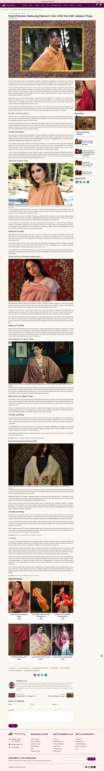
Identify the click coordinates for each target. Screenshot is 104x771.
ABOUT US (72, 5)
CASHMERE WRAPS (13, 668)
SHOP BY (65, 5)
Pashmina (23, 13)
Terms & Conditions (58, 744)
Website (54, 704)
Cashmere (12, 13)
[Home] (2, 9)
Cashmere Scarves (36, 744)
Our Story (55, 739)
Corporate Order (57, 748)
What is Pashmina (57, 741)
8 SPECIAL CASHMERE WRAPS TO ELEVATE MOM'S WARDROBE (29, 438)
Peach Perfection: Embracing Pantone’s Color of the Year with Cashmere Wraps (26, 9)
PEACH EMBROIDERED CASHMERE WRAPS (40, 668)
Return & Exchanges (80, 746)
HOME (47, 5)
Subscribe (91, 759)
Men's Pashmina (35, 746)
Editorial (6, 9)
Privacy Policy (56, 746)
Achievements (57, 751)
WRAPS (30, 5)
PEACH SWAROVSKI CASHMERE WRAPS (32, 670)
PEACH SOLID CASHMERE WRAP (15, 670)
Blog (76, 748)
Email (32, 704)
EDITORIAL (79, 5)
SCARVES (37, 5)
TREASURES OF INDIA (56, 5)
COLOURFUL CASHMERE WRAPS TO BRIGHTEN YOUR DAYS (28, 535)
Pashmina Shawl (35, 739)
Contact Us (78, 739)
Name (10, 704)
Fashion (18, 13)
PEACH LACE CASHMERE (65, 668)
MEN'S (42, 5)
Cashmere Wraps (35, 741)
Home (32, 748)
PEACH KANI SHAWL (54, 668)
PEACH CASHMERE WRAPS (24, 668)
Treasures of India (35, 751)
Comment (11, 710)
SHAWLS (25, 5)
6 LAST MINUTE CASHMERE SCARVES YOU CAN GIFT (26, 575)
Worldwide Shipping (80, 744)
